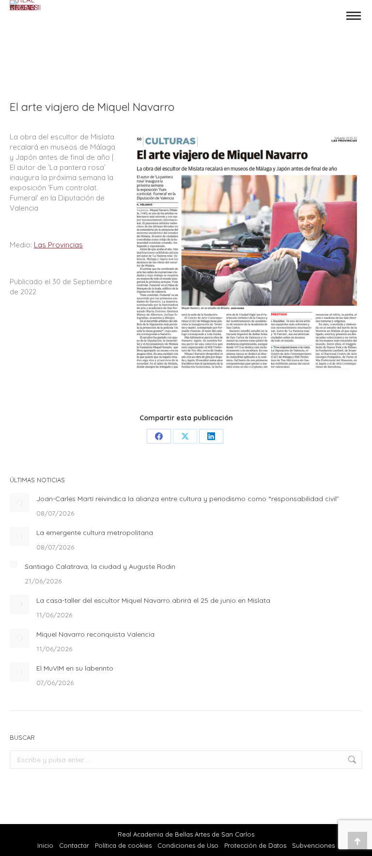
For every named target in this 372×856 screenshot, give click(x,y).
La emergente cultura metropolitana (94, 532)
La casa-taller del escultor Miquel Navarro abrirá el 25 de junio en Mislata (153, 600)
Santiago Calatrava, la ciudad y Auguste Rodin (100, 566)
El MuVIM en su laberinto (74, 668)
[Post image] (19, 502)
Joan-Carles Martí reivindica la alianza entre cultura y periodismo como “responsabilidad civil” (187, 498)
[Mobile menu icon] (353, 16)
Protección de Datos (255, 845)
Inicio (45, 845)
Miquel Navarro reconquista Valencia (95, 634)
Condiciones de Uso (187, 845)
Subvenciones (313, 845)
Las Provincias (58, 244)
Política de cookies (123, 845)
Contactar (75, 845)
